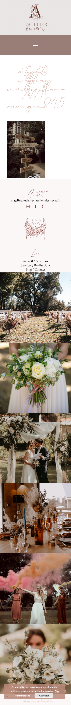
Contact (39, 269)
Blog (29, 269)
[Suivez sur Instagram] (28, 207)
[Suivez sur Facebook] (36, 207)
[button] (26, 149)
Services (26, 265)
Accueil (28, 261)
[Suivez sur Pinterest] (43, 207)
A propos (42, 261)
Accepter (44, 695)
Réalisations (42, 265)
